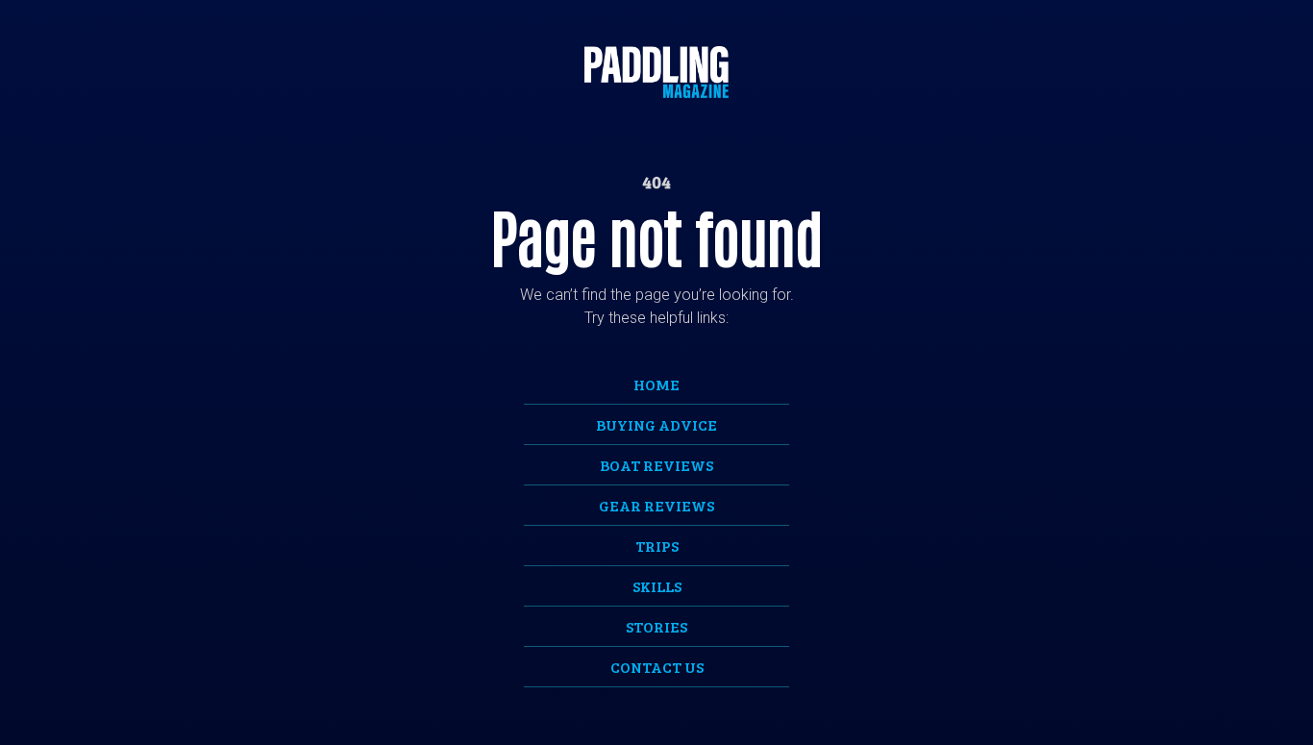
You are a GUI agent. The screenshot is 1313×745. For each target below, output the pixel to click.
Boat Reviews (656, 465)
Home (656, 384)
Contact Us (657, 667)
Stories (656, 626)
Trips (657, 545)
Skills (656, 586)
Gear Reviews (656, 505)
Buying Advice (656, 424)
